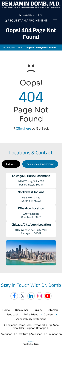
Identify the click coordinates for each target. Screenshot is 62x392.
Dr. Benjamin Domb (13, 47)
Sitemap (53, 310)
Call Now (10, 164)
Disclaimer (21, 310)
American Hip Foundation (46, 334)
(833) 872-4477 (32, 15)
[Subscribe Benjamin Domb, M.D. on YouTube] (47, 295)
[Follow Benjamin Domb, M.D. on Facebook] (14, 295)
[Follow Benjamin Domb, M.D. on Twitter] (22, 295)
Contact (49, 314)
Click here (23, 128)
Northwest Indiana (31, 192)
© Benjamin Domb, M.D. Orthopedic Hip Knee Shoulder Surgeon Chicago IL (31, 326)
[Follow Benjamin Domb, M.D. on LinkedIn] (31, 295)
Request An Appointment (27, 20)
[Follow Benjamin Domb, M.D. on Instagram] (39, 295)
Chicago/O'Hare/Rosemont (31, 176)
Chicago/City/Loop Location (31, 224)
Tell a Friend (31, 314)
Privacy (38, 310)
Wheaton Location (31, 208)
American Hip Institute (14, 334)
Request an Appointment (40, 164)
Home (6, 310)
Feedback (12, 314)
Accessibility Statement (31, 319)
